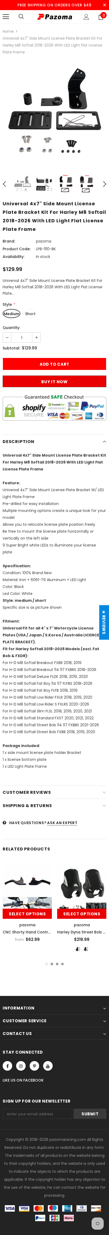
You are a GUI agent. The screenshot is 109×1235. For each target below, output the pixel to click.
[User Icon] (86, 17)
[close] (104, 5)
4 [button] (62, 964)
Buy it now (54, 382)
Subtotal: (11, 348)
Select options (27, 914)
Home (8, 31)
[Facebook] (7, 1066)
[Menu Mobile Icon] (6, 17)
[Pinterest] (34, 1066)
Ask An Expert (62, 822)
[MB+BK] (86, 949)
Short (30, 313)
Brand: (9, 241)
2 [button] (52, 964)
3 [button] (57, 964)
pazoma (43, 241)
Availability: (13, 256)
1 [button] (46, 964)
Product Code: (16, 249)
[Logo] (54, 16)
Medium (11, 313)
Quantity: (11, 327)
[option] (54, 114)
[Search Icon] (21, 16)
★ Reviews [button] (104, 622)
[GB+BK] (78, 949)
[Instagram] (21, 1066)
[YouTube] (48, 1066)
